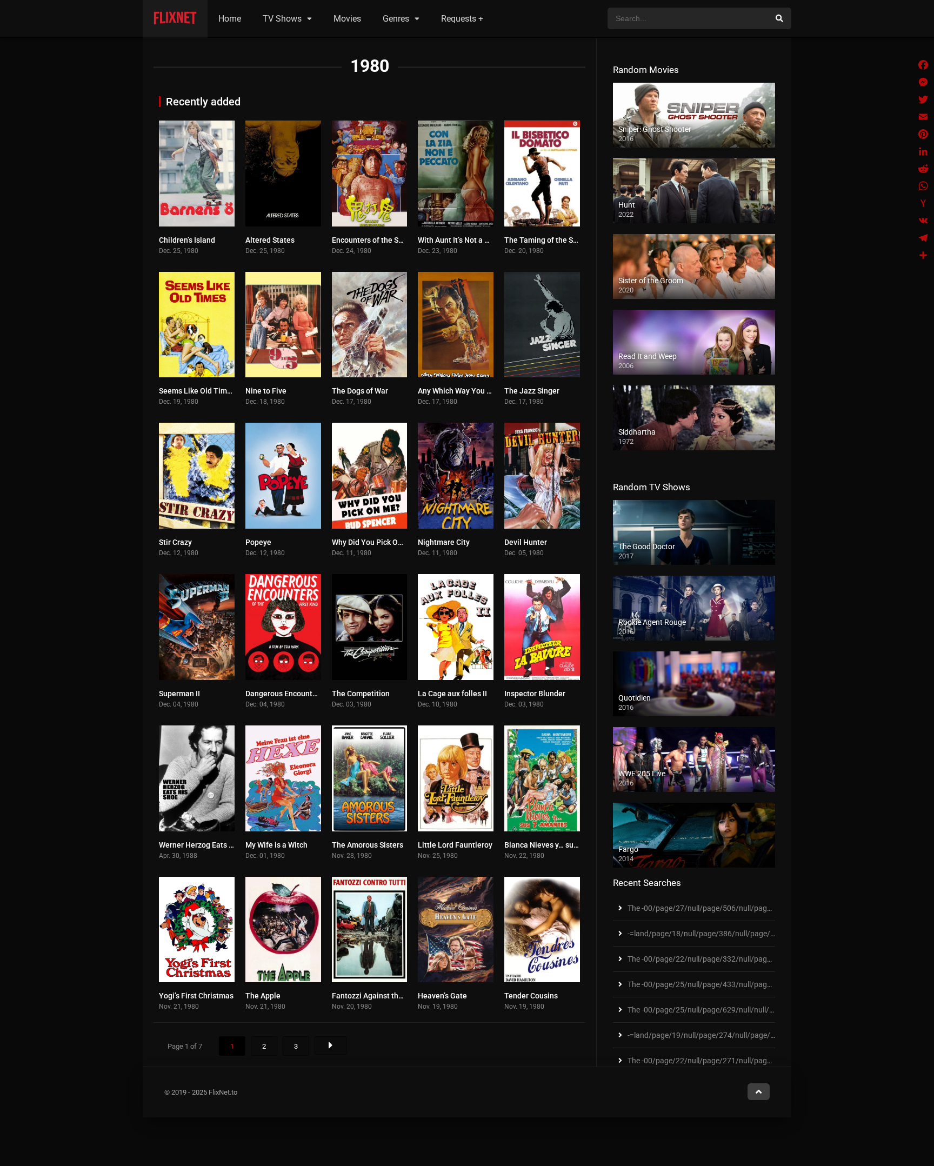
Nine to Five (265, 391)
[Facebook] (923, 65)
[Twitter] (923, 99)
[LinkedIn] (923, 151)
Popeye (258, 542)
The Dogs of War (360, 391)
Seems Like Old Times (197, 391)
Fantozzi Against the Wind (377, 995)
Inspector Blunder (534, 693)
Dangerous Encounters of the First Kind (312, 693)
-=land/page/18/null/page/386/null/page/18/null (711, 933)
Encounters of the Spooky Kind (384, 240)
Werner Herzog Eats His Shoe (209, 845)
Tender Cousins (531, 995)
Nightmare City (444, 542)
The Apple (263, 995)
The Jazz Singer (531, 391)
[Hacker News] (923, 203)
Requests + (462, 19)
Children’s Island (187, 240)
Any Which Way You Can (459, 391)
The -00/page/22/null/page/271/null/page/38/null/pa (719, 1060)
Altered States (270, 240)
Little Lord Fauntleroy (455, 845)
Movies (347, 19)
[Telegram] (923, 237)
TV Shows (282, 19)
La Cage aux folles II (452, 693)
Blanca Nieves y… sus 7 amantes (559, 845)
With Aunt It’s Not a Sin (456, 240)
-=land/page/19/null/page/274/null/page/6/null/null (716, 1035)
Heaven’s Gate (442, 995)
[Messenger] (923, 82)
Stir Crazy (175, 542)
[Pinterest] (923, 134)
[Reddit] (923, 168)
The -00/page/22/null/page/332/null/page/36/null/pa (719, 959)
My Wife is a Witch (276, 845)
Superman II (179, 693)
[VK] (923, 220)
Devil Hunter (525, 542)
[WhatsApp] (923, 186)
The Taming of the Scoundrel (553, 240)
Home (229, 19)
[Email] (923, 116)
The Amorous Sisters (367, 845)
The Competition (361, 693)
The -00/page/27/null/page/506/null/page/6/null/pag (719, 908)
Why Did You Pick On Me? (375, 542)
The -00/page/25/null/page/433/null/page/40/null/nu (719, 984)
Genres (396, 19)
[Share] (923, 255)
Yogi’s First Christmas (196, 995)
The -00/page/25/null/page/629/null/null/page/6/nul (717, 1009)
